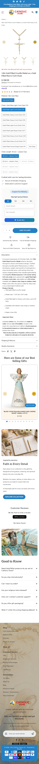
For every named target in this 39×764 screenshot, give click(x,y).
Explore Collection (14, 497)
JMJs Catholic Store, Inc (18, 747)
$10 (16, 201)
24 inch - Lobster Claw (10, 167)
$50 (31, 201)
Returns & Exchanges (10, 662)
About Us (6, 682)
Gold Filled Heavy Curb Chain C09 (14, 136)
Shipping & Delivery (9, 659)
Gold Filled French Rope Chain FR (14, 146)
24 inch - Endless (28, 161)
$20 (23, 201)
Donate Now (20, 220)
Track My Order (8, 666)
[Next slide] (35, 42)
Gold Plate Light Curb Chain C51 (13, 109)
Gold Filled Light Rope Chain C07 (14, 131)
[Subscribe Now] (32, 733)
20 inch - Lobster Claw (10, 161)
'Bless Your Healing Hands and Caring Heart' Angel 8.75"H (19, 389)
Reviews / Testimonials (10, 692)
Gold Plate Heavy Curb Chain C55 (14, 120)
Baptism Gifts (7, 635)
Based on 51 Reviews (22, 92)
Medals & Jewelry (9, 642)
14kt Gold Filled (8, 100)
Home (3, 19)
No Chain (32, 146)
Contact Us (7, 669)
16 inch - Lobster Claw (10, 172)
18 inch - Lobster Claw (10, 156)
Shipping (4, 82)
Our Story (6, 678)
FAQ (4, 655)
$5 (8, 201)
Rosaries (6, 638)
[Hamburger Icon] (3, 12)
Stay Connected (8, 695)
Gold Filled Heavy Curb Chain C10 (14, 141)
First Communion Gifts (10, 631)
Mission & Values (8, 688)
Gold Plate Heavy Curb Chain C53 (14, 115)
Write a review (19, 517)
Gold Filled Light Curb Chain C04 (14, 125)
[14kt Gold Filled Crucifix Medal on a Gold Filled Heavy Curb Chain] (20, 42)
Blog (4, 685)
